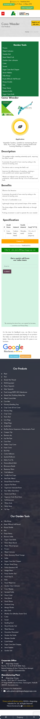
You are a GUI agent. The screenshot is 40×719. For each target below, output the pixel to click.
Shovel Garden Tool (10, 626)
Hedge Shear (8, 570)
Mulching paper (9, 383)
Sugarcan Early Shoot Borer (13, 497)
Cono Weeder (8, 589)
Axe (4, 85)
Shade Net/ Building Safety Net (14, 395)
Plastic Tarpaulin (9, 386)
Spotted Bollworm (9, 457)
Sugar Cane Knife (8, 94)
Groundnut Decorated (11, 632)
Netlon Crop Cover (10, 445)
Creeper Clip (8, 432)
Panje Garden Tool (10, 574)
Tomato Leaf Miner (10, 494)
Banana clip (8, 435)
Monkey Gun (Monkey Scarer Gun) (15, 614)
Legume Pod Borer (10, 485)
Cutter (5, 63)
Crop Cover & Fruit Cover (12, 408)
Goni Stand (8, 598)
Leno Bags (7, 420)
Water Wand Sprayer (11, 546)
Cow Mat (7, 401)
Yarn (5, 377)
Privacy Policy (24, 325)
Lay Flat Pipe (8, 438)
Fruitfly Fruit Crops (10, 475)
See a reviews (14, 356)
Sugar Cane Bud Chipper (11, 70)
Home (27, 32)
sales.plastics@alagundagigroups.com (23, 250)
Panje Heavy (7, 88)
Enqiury (20, 717)
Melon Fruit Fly (8, 460)
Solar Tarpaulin (8, 389)
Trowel (5, 66)
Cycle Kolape (8, 641)
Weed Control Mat (10, 398)
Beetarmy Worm (9, 469)
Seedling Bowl (8, 623)
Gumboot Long (9, 604)
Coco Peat (7, 441)
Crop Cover (7, 414)
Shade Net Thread (10, 380)
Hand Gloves (8, 601)
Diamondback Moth (10, 463)
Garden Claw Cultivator (12, 586)
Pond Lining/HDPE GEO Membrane (15, 392)
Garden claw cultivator (10, 60)
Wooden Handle (9, 638)
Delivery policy (18, 701)
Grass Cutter (8, 595)
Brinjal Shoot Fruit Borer (12, 482)
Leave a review (25, 356)
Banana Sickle (7, 91)
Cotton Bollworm (9, 454)
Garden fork (7, 54)
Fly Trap (6, 509)
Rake (6, 580)
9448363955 (26, 246)
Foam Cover (8, 448)
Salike (6, 558)
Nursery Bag (8, 411)
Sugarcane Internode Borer (13, 488)
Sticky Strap (8, 506)
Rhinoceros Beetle (9, 466)
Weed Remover (9, 629)
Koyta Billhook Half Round (11, 79)
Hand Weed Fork (8, 57)
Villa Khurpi (6, 76)
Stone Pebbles (7, 73)
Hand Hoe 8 (8, 577)
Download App (8, 4)
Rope (5, 374)
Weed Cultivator (8, 51)
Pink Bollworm (8, 472)
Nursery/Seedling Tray (11, 404)
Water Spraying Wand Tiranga (14, 555)
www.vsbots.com (28, 706)
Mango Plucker (9, 607)
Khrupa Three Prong (10, 564)
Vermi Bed (7, 417)
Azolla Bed (7, 426)
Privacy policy (7, 701)
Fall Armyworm (9, 500)
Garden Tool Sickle (10, 635)
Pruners (5, 48)
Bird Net (7, 451)
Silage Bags (8, 423)
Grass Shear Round (10, 543)
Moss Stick (7, 611)
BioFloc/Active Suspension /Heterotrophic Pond (19, 429)
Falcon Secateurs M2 (11, 567)
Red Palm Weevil (9, 478)
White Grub (8, 503)
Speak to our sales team (35, 23)
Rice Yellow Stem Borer (11, 491)
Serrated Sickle (9, 592)
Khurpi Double (7, 82)
